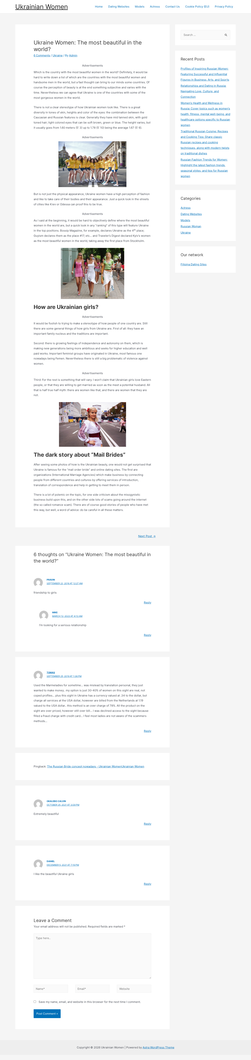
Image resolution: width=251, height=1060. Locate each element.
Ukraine (58, 55)
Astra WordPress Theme (158, 1047)
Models (139, 6)
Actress (155, 6)
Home (99, 6)
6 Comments (42, 55)
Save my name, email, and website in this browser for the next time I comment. (90, 1002)
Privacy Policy (224, 6)
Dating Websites (118, 6)
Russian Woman (191, 226)
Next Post (147, 536)
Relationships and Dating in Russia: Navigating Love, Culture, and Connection (203, 91)
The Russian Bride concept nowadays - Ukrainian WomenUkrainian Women (95, 766)
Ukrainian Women (41, 6)
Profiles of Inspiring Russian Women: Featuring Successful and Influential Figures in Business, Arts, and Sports (205, 74)
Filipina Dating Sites (194, 264)
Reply (147, 602)
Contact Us (172, 6)
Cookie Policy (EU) (197, 6)
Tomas (51, 672)
